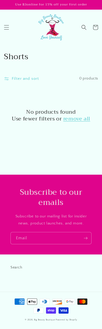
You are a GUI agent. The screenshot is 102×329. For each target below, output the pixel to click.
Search (16, 267)
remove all (76, 118)
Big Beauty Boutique (44, 320)
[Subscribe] (85, 238)
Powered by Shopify (66, 320)
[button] (6, 27)
